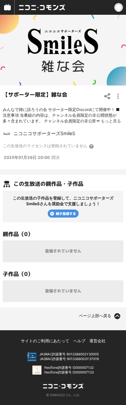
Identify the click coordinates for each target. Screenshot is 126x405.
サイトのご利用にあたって (45, 340)
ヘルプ (79, 340)
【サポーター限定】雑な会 (35, 94)
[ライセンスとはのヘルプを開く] (92, 146)
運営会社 (97, 340)
